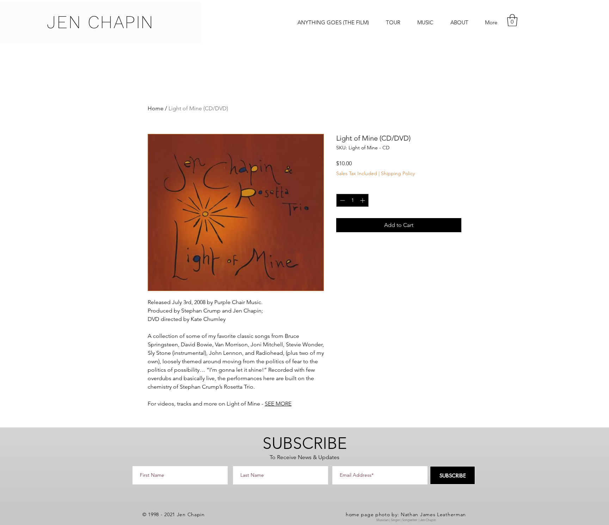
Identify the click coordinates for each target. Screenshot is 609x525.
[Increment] (363, 200)
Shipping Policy (398, 173)
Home (156, 108)
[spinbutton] (352, 200)
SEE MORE (278, 403)
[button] (512, 20)
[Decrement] (341, 200)
